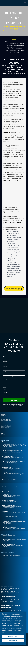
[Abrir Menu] (25, 3)
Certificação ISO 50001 (5, 416)
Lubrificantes (10, 47)
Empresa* (5, 361)
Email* (4, 371)
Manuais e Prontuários (6, 426)
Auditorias (3, 428)
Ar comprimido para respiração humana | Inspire (14, 473)
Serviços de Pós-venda (6, 425)
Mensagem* (5, 392)
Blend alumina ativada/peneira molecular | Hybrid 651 (15, 521)
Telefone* (5, 366)
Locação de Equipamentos (6, 430)
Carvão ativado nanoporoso (10, 527)
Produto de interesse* (8, 376)
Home (6, 41)
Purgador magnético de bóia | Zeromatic (12, 495)
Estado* (4, 387)
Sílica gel (6, 526)
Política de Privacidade (6, 420)
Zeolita (5, 524)
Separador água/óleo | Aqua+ (10, 501)
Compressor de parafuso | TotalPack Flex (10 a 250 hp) (15, 444)
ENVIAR (14, 400)
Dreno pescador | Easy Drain (10, 496)
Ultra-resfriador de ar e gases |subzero (12, 555)
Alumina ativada (7, 522)
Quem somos (3, 415)
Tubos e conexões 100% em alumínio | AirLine (13, 488)
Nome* (4, 356)
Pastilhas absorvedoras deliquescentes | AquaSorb (14, 528)
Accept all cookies (12, 636)
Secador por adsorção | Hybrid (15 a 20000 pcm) (13, 463)
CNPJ (4, 382)
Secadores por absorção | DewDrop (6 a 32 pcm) (13, 457)
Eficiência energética (5, 419)
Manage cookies (13, 640)
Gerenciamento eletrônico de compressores (13, 452)
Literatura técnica (5, 427)
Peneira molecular (8, 523)
